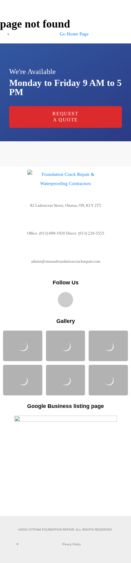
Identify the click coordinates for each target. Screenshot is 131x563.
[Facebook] (65, 299)
